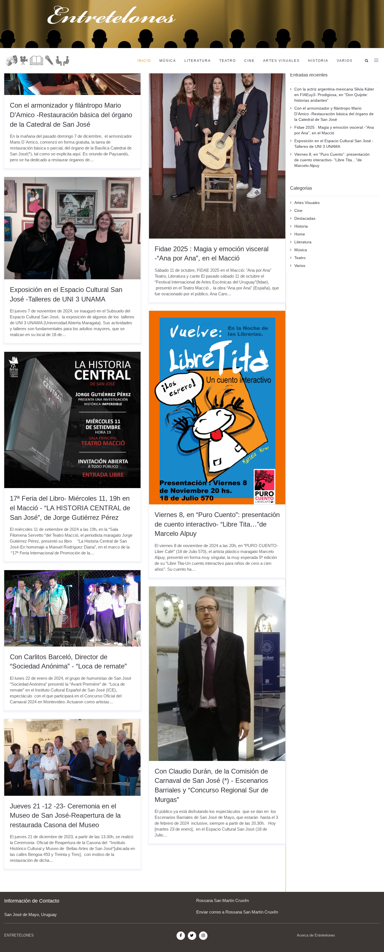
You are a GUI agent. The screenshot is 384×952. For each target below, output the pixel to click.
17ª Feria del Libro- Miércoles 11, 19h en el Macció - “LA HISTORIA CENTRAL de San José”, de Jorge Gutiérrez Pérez (70, 508)
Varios (345, 61)
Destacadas (304, 218)
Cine (249, 61)
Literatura (197, 61)
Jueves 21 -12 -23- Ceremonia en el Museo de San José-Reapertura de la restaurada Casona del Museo (65, 815)
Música (167, 61)
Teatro (227, 61)
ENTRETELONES (19, 935)
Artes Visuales (281, 61)
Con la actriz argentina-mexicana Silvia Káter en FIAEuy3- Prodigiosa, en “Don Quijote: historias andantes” (334, 95)
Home (299, 234)
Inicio (144, 61)
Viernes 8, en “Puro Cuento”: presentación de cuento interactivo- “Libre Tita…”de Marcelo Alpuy (217, 524)
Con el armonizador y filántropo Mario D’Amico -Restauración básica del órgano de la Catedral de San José (71, 114)
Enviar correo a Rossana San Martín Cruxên (237, 912)
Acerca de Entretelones (316, 935)
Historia (318, 61)
